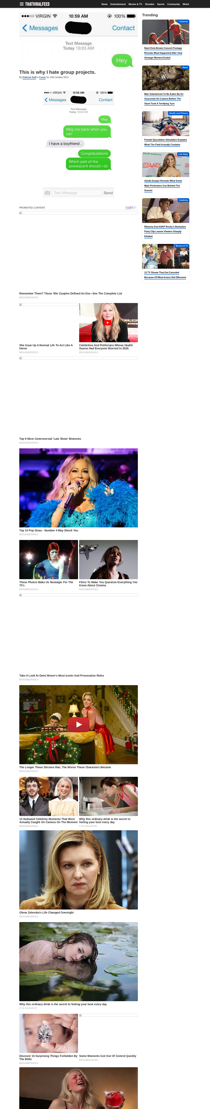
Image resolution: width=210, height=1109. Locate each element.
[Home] (37, 4)
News (105, 4)
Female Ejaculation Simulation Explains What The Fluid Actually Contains (165, 142)
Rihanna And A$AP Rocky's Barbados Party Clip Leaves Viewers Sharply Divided (165, 232)
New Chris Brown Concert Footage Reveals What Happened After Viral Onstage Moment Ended (163, 53)
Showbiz (149, 4)
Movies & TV (135, 4)
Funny (42, 77)
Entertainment (118, 4)
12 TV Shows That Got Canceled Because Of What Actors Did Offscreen (165, 275)
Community (173, 4)
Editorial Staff (29, 77)
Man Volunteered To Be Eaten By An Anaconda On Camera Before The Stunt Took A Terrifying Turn (163, 99)
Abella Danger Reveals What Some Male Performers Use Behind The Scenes (163, 186)
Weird (186, 4)
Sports (160, 4)
